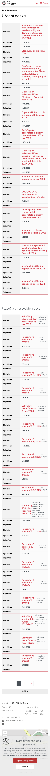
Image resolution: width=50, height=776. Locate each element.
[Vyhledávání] (37, 3)
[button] (5, 733)
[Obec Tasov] (3, 10)
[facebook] (3, 724)
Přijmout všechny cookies (25, 761)
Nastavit (25, 767)
